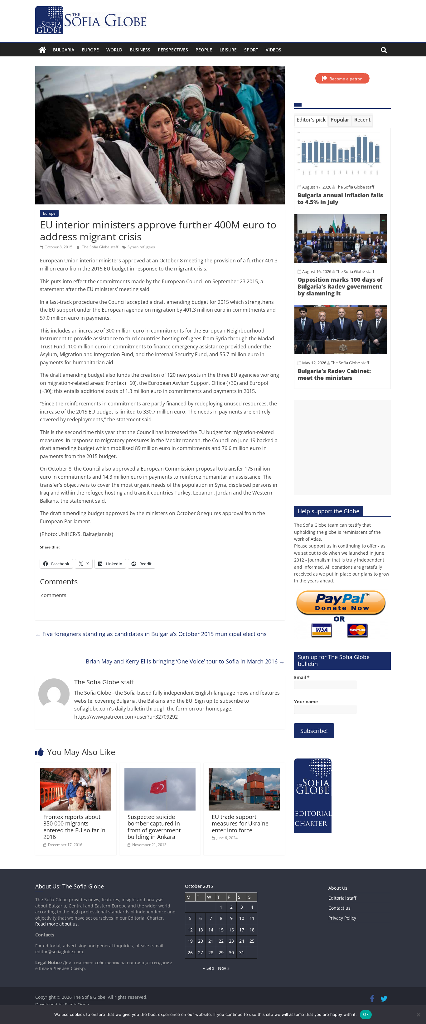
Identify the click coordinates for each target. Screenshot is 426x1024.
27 (200, 952)
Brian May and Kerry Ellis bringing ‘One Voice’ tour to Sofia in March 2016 (185, 661)
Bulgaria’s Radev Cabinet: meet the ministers (334, 374)
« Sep (208, 968)
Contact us (339, 908)
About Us (337, 888)
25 (251, 941)
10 (241, 918)
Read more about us (56, 924)
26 (190, 952)
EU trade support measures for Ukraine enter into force (240, 823)
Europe (90, 50)
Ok (366, 1014)
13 (200, 930)
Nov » (224, 968)
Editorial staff (342, 898)
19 (190, 941)
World (114, 50)
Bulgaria (63, 50)
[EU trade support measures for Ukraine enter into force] (244, 771)
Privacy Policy (342, 918)
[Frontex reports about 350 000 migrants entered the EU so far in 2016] (75, 771)
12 (190, 930)
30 (231, 952)
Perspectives (173, 50)
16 (231, 930)
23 (231, 941)
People (204, 50)
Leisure (228, 50)
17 (241, 930)
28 (210, 952)
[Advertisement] (342, 447)
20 (200, 941)
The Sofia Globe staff (100, 247)
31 (241, 952)
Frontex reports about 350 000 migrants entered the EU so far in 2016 (74, 827)
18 (251, 930)
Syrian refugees (141, 247)
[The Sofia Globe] (42, 49)
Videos (273, 50)
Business (140, 50)
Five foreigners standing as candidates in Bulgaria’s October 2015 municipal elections (151, 634)
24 (241, 941)
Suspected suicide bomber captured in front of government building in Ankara (154, 827)
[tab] (311, 121)
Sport (251, 50)
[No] (418, 1015)
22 (221, 941)
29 (221, 952)
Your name (306, 702)
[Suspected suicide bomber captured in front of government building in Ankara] (160, 771)
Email (302, 677)
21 (210, 941)
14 (210, 930)
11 (251, 918)
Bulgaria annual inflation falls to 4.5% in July (340, 198)
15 (221, 930)
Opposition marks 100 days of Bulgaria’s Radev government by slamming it (340, 286)
